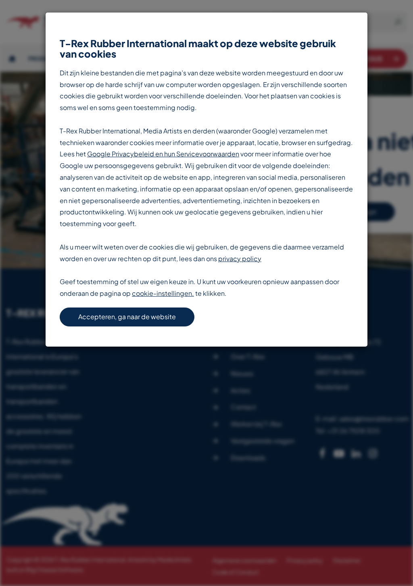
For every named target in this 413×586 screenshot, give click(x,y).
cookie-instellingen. (163, 293)
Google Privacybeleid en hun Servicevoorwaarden (163, 154)
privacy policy (239, 258)
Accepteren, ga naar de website (127, 316)
